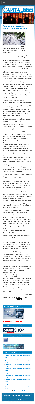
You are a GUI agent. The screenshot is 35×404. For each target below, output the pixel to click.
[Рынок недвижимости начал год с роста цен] (14, 38)
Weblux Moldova (14, 401)
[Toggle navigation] (3, 2)
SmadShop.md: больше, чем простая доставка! (17, 359)
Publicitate (6, 326)
